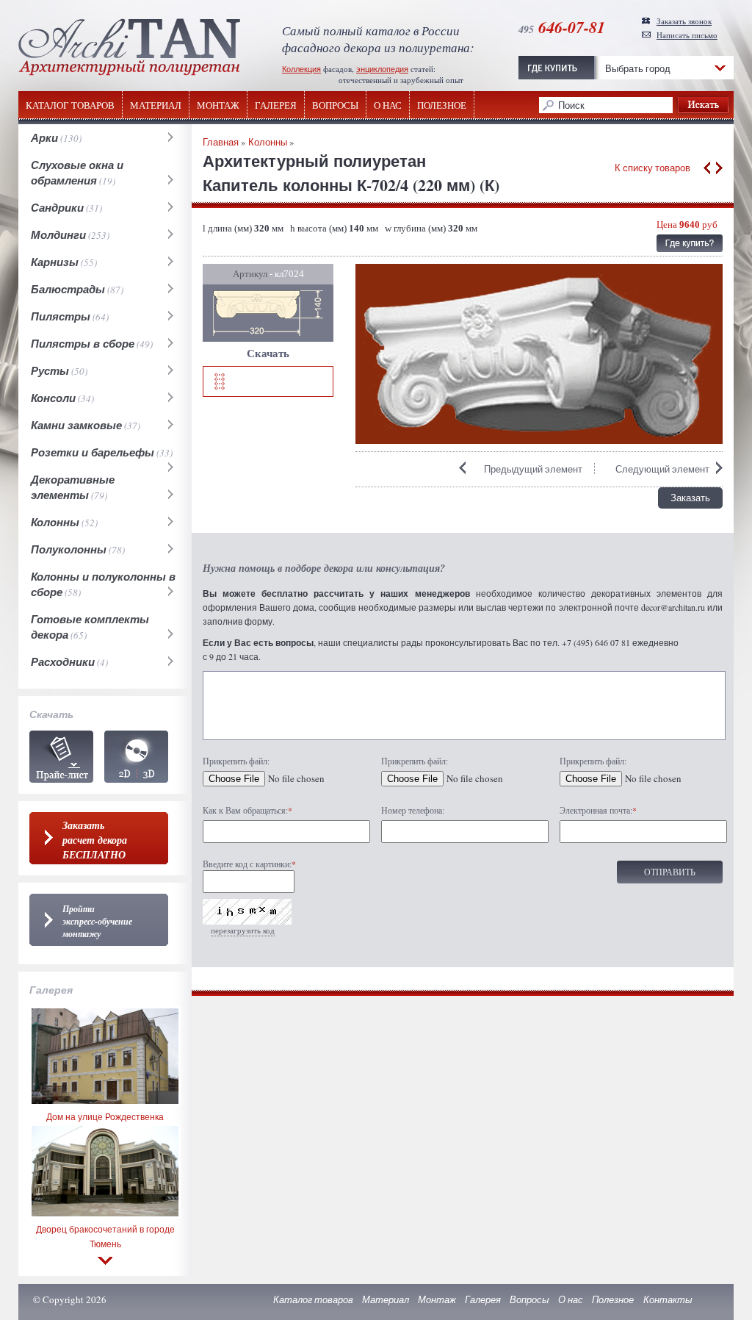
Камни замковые (76, 425)
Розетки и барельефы (92, 452)
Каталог (136, 757)
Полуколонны (68, 549)
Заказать (690, 497)
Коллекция (301, 68)
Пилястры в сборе (82, 343)
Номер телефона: (412, 810)
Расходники (63, 662)
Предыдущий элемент (533, 469)
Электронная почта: (598, 810)
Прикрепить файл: (236, 761)
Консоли (53, 398)
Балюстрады (68, 289)
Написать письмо (687, 34)
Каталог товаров (70, 105)
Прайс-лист (61, 757)
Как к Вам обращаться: (247, 810)
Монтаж (218, 105)
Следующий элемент (662, 469)
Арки (44, 138)
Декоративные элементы (73, 487)
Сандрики (57, 207)
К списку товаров (652, 167)
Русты (50, 371)
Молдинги (58, 235)
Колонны (55, 522)
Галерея (276, 105)
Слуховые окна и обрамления (77, 172)
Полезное (441, 105)
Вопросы (335, 105)
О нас (388, 105)
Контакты (668, 1299)
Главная (221, 141)
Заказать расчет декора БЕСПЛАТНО (94, 840)
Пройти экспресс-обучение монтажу (97, 921)
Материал (155, 105)
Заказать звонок (684, 20)
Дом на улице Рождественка (105, 1116)
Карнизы (55, 262)
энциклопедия (382, 68)
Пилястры (60, 316)
